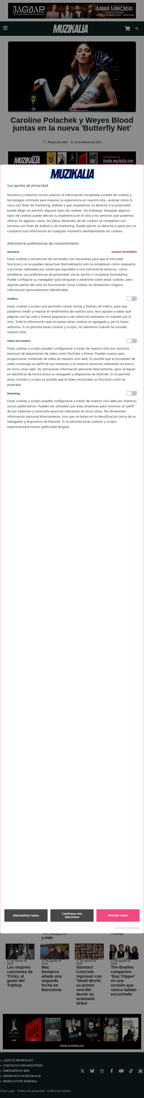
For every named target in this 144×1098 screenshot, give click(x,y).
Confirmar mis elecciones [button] (72, 915)
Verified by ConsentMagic (127, 928)
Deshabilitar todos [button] (26, 915)
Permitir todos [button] (118, 915)
